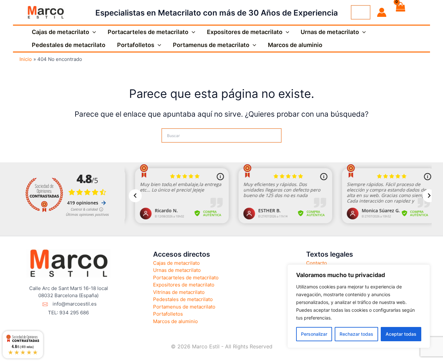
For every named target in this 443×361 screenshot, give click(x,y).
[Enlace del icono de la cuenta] (382, 12)
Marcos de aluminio (295, 44)
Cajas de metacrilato (60, 32)
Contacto (316, 263)
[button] (92, 32)
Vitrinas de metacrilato (179, 292)
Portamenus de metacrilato (211, 44)
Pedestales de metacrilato (68, 44)
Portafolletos (135, 44)
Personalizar (314, 334)
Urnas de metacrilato (330, 32)
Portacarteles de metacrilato (148, 32)
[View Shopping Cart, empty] (400, 12)
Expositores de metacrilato (244, 32)
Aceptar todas (401, 334)
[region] (358, 306)
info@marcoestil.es (75, 304)
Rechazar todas (356, 334)
